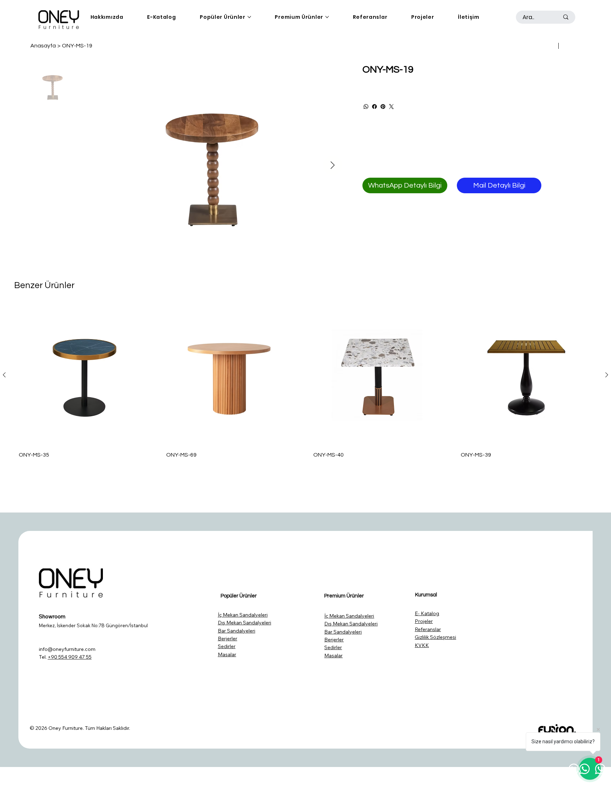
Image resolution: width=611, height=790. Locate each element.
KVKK (422, 645)
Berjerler (227, 638)
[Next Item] (332, 165)
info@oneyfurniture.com (67, 649)
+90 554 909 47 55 (70, 657)
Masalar (227, 654)
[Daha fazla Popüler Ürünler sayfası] (249, 17)
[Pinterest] (382, 106)
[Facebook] (374, 106)
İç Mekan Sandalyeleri (243, 615)
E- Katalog (427, 613)
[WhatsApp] (365, 106)
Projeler (424, 621)
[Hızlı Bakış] (84, 375)
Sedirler (226, 646)
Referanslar (428, 629)
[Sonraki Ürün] (607, 375)
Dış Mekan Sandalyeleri (244, 622)
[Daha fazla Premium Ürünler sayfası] (327, 17)
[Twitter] (391, 106)
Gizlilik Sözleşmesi (435, 637)
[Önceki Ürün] (4, 375)
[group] (305, 383)
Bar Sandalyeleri (236, 631)
